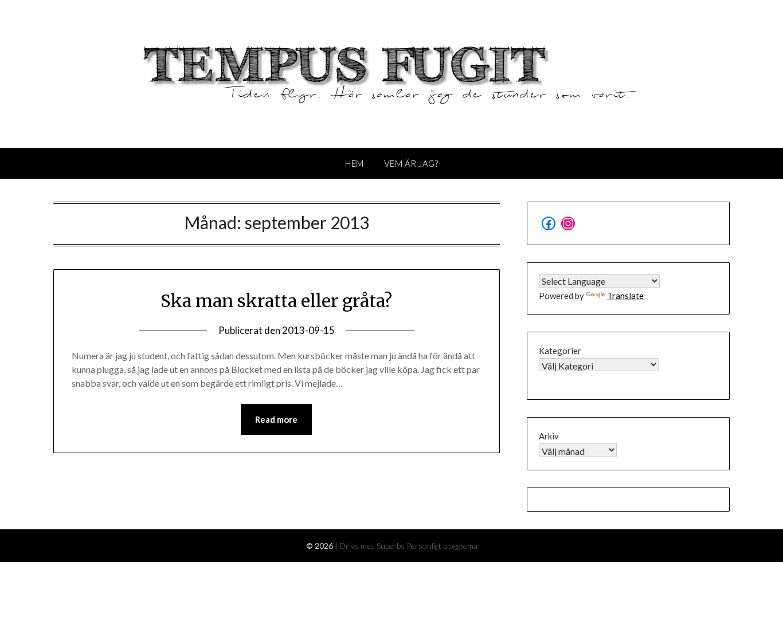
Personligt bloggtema (441, 546)
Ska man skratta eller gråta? (276, 301)
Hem (354, 163)
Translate (625, 295)
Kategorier (560, 350)
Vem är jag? (411, 163)
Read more (276, 419)
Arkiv (549, 436)
